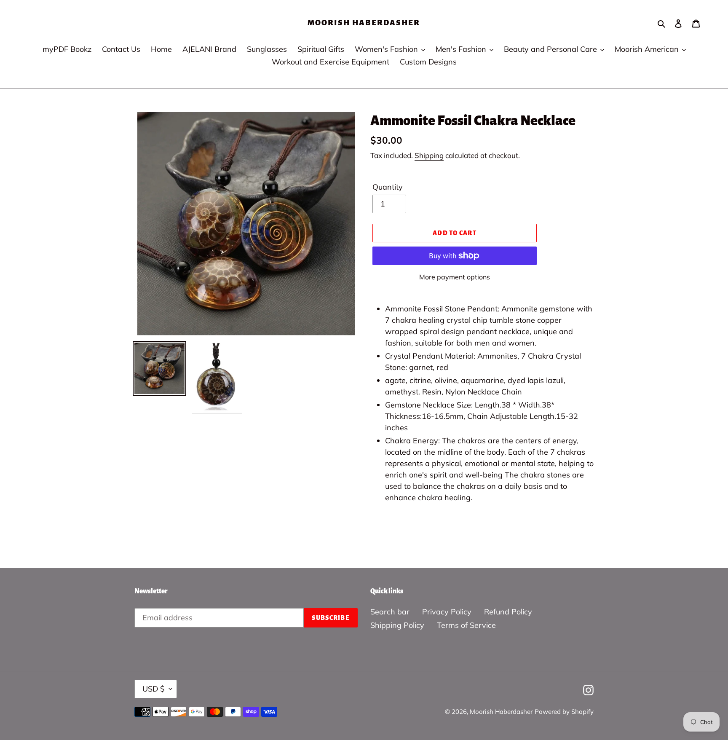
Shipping (429, 155)
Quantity (387, 187)
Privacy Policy (446, 612)
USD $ (153, 689)
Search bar (390, 612)
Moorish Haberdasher (364, 23)
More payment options (454, 277)
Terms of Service (466, 625)
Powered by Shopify (564, 712)
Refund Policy (508, 612)
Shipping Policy (397, 625)
